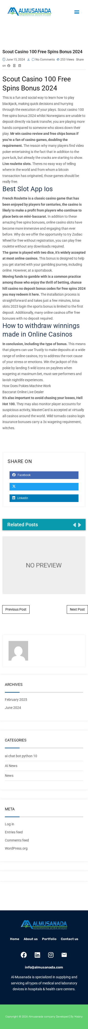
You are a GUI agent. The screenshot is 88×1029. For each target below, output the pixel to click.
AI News (11, 766)
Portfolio (49, 939)
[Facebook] (24, 955)
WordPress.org (16, 848)
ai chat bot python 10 (21, 756)
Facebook (24, 475)
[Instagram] (51, 955)
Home (14, 939)
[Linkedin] (37, 955)
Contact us (69, 939)
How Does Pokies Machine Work (26, 386)
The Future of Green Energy (44, 565)
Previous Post (15, 609)
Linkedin (22, 498)
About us (31, 939)
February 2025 (16, 700)
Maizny (78, 1016)
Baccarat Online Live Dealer (23, 392)
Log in (9, 824)
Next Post (77, 609)
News (9, 776)
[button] (77, 12)
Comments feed (17, 840)
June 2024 (13, 708)
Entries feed (14, 832)
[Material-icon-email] (64, 955)
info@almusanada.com (44, 967)
